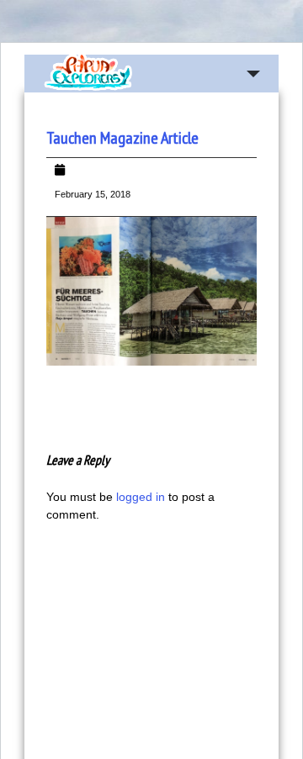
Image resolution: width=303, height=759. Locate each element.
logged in (140, 496)
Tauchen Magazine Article (122, 138)
